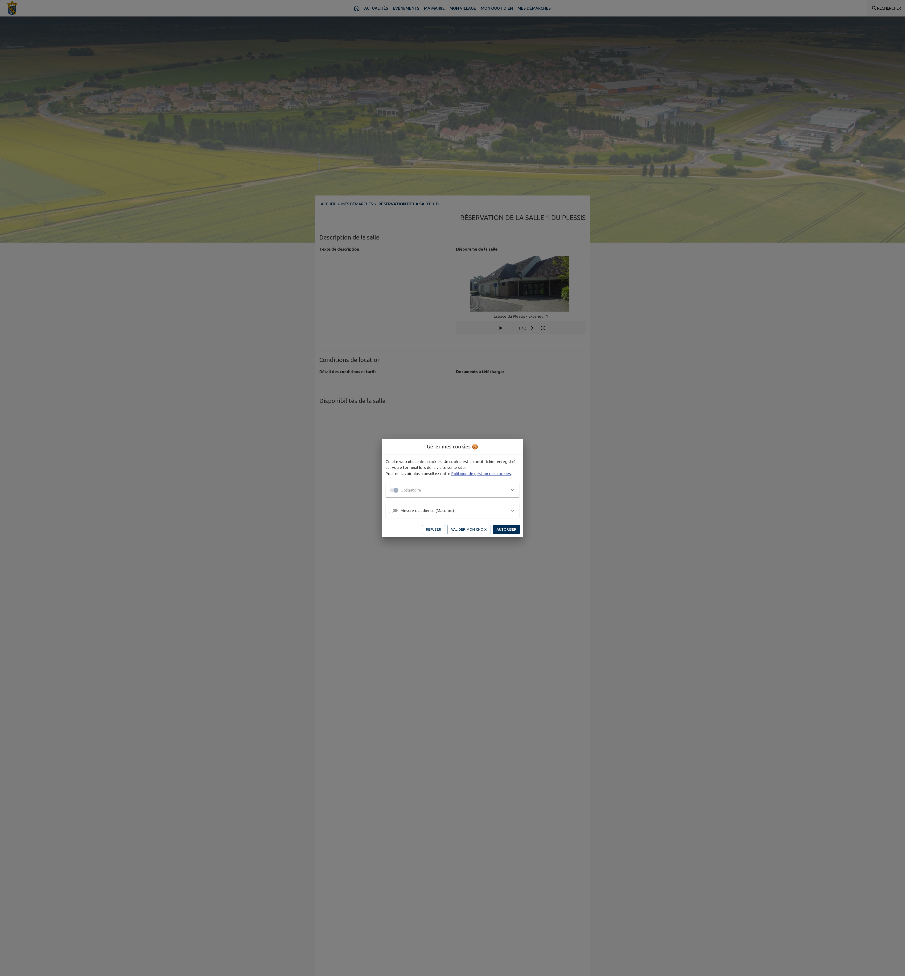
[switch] (391, 510)
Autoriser (506, 529)
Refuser (433, 529)
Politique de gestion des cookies (481, 473)
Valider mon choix (469, 529)
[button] (452, 490)
